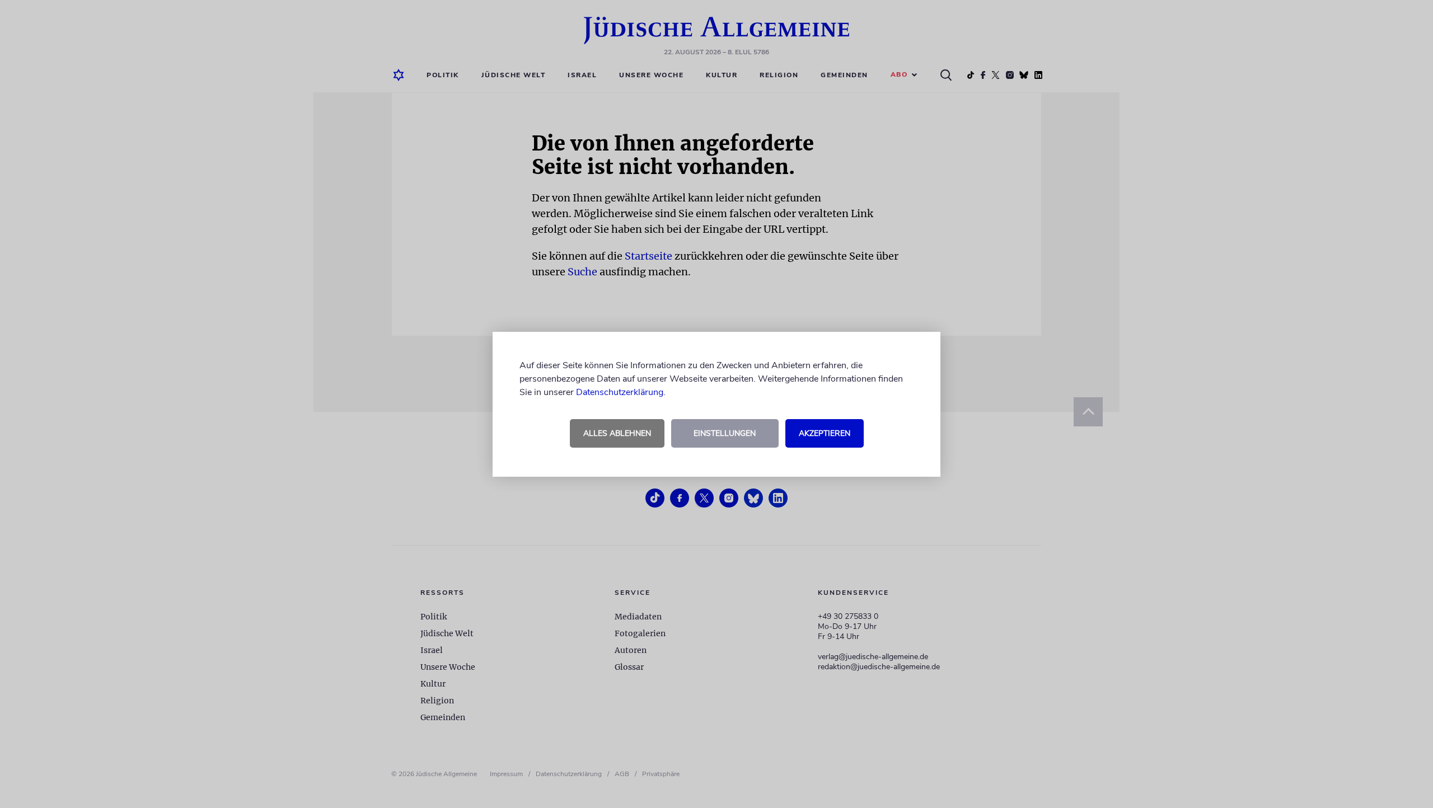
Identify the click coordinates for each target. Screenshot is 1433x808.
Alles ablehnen (617, 433)
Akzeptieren (824, 433)
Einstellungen (725, 433)
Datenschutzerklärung (619, 392)
